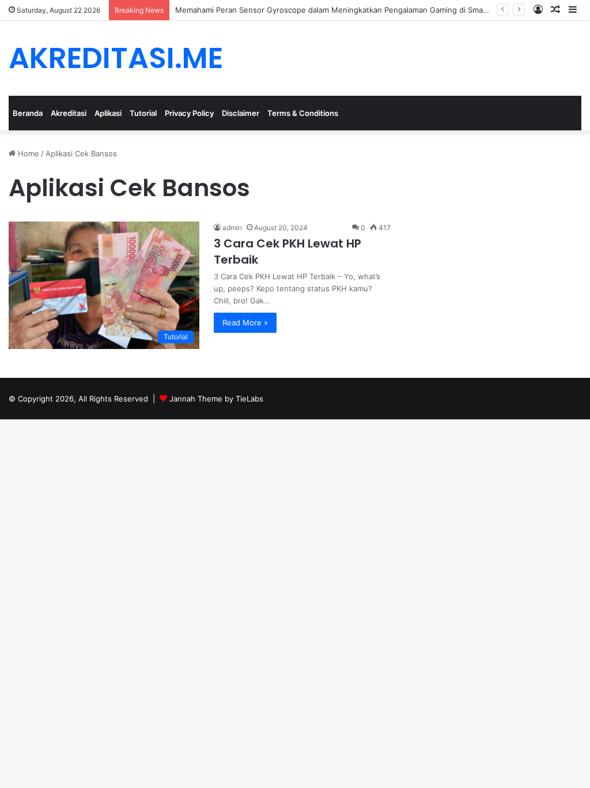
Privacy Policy (189, 113)
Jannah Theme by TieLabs (216, 398)
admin (232, 227)
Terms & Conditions (302, 113)
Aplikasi (108, 113)
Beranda (28, 113)
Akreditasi (68, 113)
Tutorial (143, 113)
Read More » (245, 322)
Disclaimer (240, 113)
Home (27, 153)
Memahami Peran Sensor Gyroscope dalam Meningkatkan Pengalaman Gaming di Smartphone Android (358, 9)
